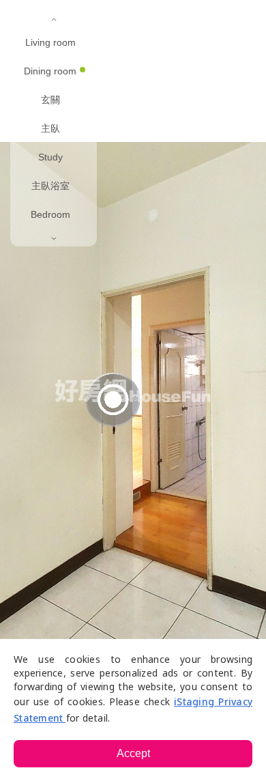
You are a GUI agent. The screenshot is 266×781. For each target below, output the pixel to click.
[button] (133, 20)
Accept (133, 753)
